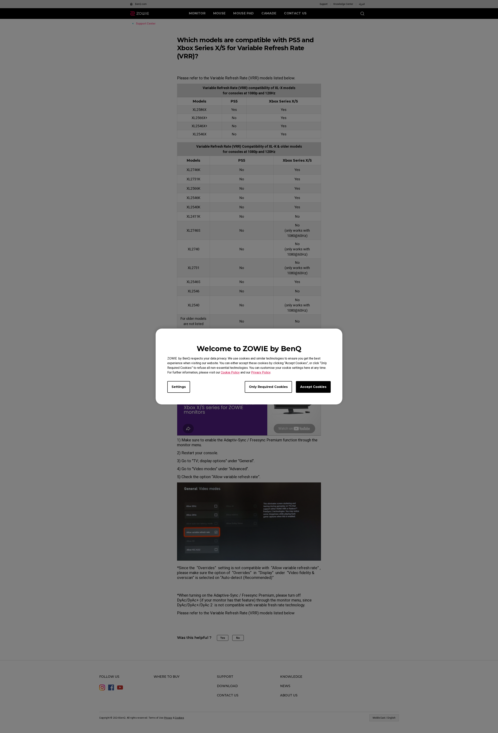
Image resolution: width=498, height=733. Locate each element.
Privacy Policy (260, 372)
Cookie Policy (230, 372)
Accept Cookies (313, 387)
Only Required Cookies (268, 387)
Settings (179, 387)
